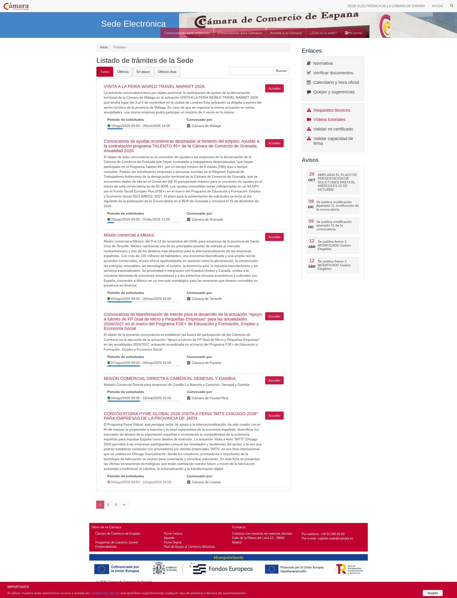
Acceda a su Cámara (286, 33)
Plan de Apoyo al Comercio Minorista (189, 546)
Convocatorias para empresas (187, 33)
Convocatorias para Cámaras (240, 33)
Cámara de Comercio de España (117, 533)
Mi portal (355, 33)
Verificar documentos (333, 72)
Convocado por (199, 119)
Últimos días (167, 72)
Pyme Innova (173, 533)
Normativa (323, 63)
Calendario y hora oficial (336, 82)
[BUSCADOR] (452, 5)
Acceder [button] (274, 88)
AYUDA (437, 6)
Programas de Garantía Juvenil (116, 542)
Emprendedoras (106, 546)
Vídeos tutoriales (329, 119)
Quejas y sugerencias (334, 92)
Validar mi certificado (333, 129)
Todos (104, 72)
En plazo (143, 72)
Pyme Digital (172, 542)
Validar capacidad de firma (333, 141)
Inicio (104, 47)
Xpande (169, 538)
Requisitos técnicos (331, 110)
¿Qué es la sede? (323, 33)
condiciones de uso (105, 593)
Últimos (123, 72)
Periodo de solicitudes (125, 119)
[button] (281, 71)
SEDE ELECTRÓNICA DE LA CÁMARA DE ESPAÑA (386, 6)
